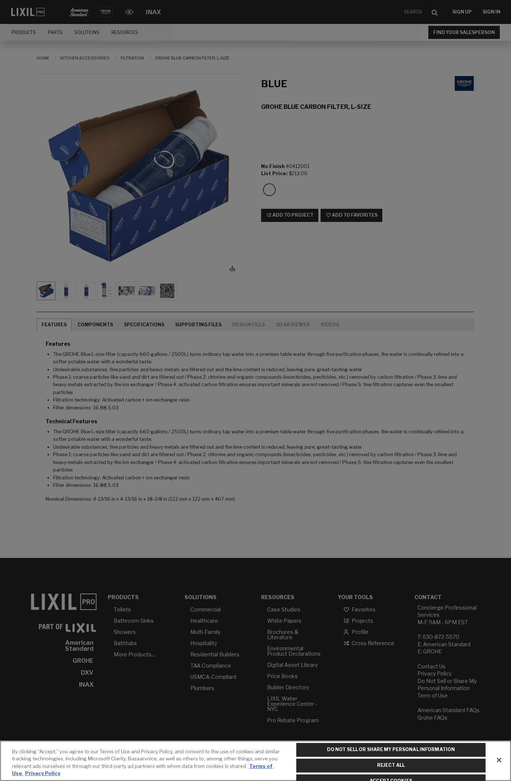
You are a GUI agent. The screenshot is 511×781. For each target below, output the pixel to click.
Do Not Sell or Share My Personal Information (391, 750)
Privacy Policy (42, 773)
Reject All (391, 765)
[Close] (499, 760)
